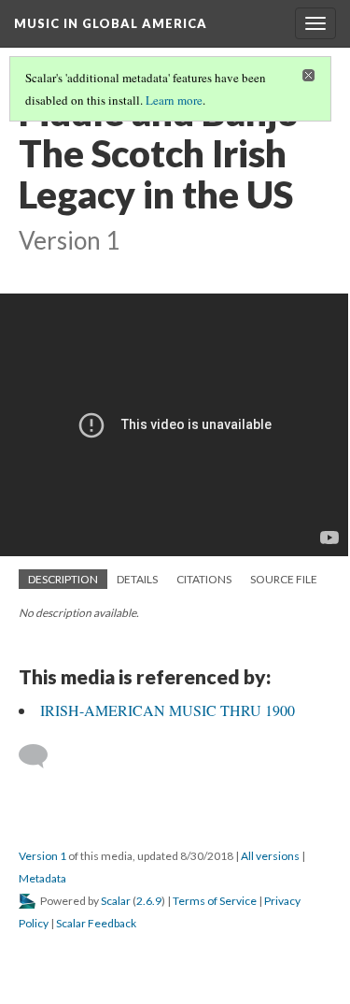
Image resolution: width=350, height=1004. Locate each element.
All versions (270, 856)
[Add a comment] (41, 756)
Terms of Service (215, 901)
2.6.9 (148, 901)
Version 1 (42, 856)
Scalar (116, 901)
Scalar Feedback (96, 923)
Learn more (174, 100)
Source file (283, 579)
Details (137, 579)
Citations (203, 579)
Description (63, 579)
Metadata (42, 878)
